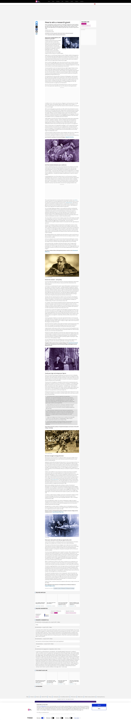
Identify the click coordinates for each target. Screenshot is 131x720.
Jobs (62, 1)
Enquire (56, 612)
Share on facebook (37, 29)
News (53, 1)
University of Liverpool (73, 342)
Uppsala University (70, 137)
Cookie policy (55, 696)
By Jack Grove (48, 683)
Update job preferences (86, 25)
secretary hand (55, 479)
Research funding (70, 588)
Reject (99, 708)
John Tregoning (70, 33)
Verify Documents (73, 612)
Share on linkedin (37, 25)
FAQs (27, 696)
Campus (76, 1)
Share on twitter (37, 27)
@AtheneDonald (58, 34)
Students (66, 1)
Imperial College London (50, 585)
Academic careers (57, 588)
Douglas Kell (55, 33)
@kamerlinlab (50, 34)
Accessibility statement (64, 696)
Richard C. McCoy (65, 33)
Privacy (50, 696)
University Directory (101, 696)
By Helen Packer (72, 683)
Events (72, 1)
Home (49, 1)
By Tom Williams (38, 683)
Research (64, 588)
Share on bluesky (37, 22)
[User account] (95, 4)
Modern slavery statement (90, 696)
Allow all (99, 705)
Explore (37, 616)
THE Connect (73, 696)
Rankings (57, 1)
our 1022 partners (43, 706)
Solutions (81, 1)
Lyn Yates (51, 33)
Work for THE (44, 696)
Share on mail (37, 31)
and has (75, 200)
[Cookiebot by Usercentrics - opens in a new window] (29, 718)
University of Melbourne (56, 611)
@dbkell (54, 34)
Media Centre (80, 696)
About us (38, 696)
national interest (69, 202)
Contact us (32, 696)
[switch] (52, 718)
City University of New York (57, 512)
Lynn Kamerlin (47, 33)
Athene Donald (60, 33)
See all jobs (84, 23)
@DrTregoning (63, 34)
